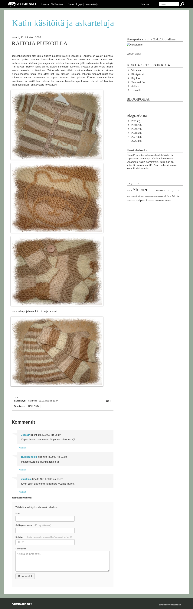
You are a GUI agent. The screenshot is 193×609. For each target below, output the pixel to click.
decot (165, 191)
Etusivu (45, 4)
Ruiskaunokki (29, 456)
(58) (136, 137)
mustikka (26, 479)
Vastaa (22, 447)
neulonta (33, 406)
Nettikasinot (57, 4)
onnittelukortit (131, 201)
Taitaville (136, 90)
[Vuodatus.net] (22, 604)
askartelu (152, 191)
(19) (136, 129)
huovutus (177, 191)
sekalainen (151, 201)
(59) (136, 140)
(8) (135, 121)
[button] (65, 4)
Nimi (18, 513)
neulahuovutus (160, 196)
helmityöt (171, 191)
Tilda (129, 190)
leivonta (141, 196)
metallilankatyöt (150, 196)
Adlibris (135, 86)
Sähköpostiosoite (33, 525)
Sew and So (138, 82)
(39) (136, 133)
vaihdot (158, 201)
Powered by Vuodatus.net (169, 604)
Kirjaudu (144, 4)
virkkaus (166, 200)
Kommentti (20, 548)
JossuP (25, 434)
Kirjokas (135, 78)
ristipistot (141, 200)
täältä (138, 53)
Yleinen (140, 189)
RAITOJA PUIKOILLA (39, 43)
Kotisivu (43, 536)
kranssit (134, 196)
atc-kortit (159, 191)
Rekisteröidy (91, 4)
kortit (128, 196)
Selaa (75, 4)
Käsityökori (137, 74)
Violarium (136, 70)
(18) (136, 125)
